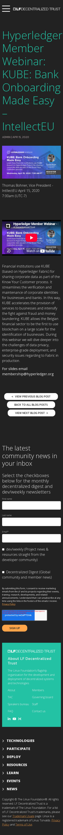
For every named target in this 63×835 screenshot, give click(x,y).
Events (13, 780)
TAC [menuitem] (10, 697)
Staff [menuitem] (35, 704)
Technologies (20, 740)
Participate (18, 748)
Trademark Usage (23, 816)
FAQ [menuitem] (10, 711)
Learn (13, 772)
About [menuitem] (11, 690)
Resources (17, 764)
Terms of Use (23, 824)
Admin (6, 137)
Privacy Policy (8, 604)
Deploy (14, 756)
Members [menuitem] (38, 690)
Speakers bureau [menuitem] (18, 704)
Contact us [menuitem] (39, 711)
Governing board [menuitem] (42, 697)
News (12, 789)
